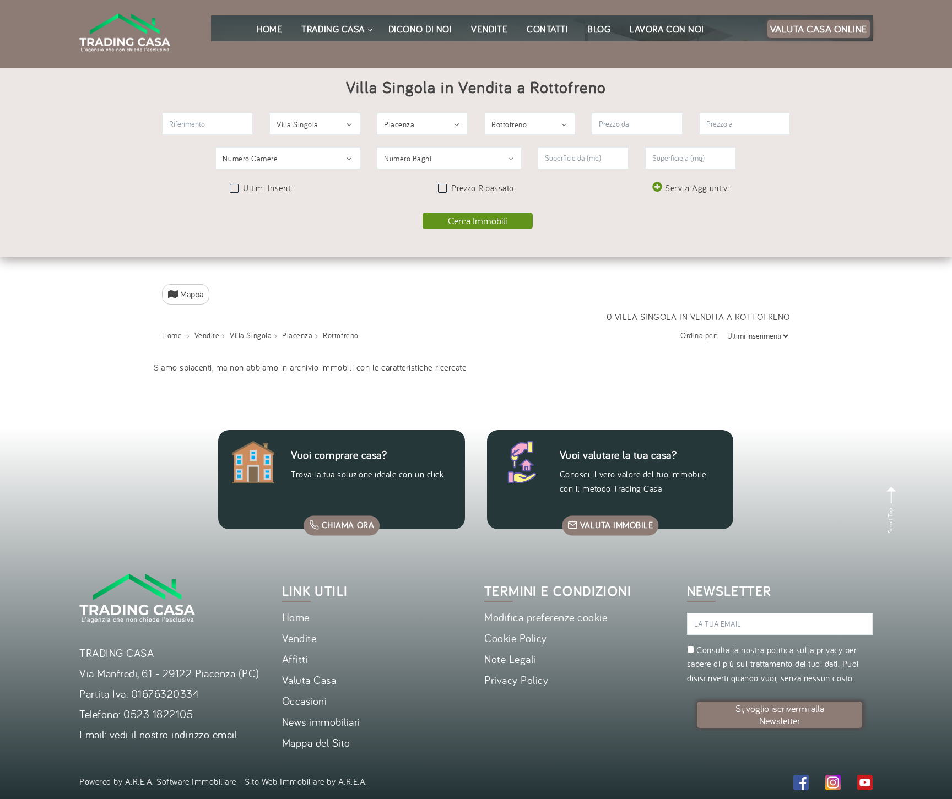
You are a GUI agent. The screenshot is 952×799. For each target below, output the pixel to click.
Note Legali (510, 659)
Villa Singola (251, 335)
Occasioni (304, 701)
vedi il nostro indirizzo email (173, 734)
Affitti (295, 659)
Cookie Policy (515, 638)
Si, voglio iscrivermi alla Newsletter (779, 714)
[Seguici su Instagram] (833, 784)
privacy (829, 649)
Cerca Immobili (477, 220)
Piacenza (297, 335)
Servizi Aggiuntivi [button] (697, 187)
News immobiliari (321, 722)
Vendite (207, 335)
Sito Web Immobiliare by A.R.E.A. (306, 781)
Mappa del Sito (316, 742)
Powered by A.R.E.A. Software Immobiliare (157, 781)
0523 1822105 (158, 714)
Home (172, 335)
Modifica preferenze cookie (546, 617)
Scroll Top (890, 519)
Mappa (190, 294)
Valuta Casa (309, 680)
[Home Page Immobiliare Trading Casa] (124, 6)
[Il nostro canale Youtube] (865, 784)
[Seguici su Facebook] (801, 784)
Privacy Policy (516, 680)
